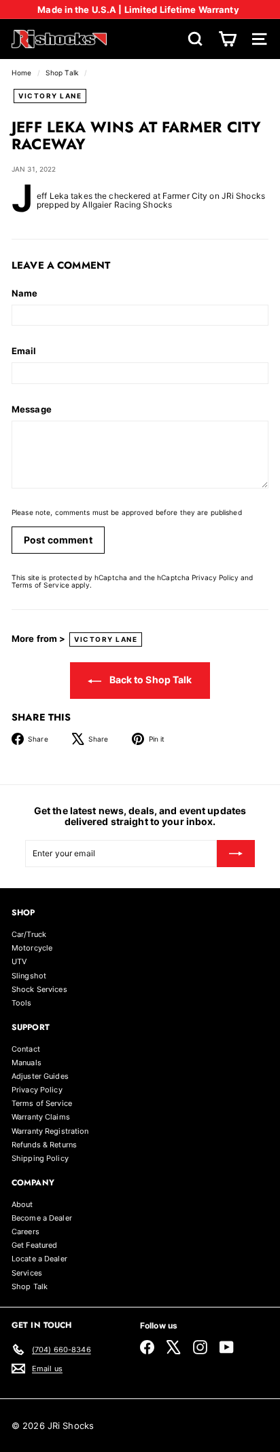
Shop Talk (62, 73)
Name (24, 293)
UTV (19, 961)
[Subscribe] (236, 853)
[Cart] (227, 39)
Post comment (58, 540)
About (22, 1204)
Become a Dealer (42, 1218)
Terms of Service (40, 585)
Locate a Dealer (39, 1258)
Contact (26, 1049)
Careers (25, 1231)
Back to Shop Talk (149, 679)
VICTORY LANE (50, 96)
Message (32, 409)
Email (24, 351)
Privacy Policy (215, 577)
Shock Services (39, 989)
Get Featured (34, 1245)
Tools (22, 1003)
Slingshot (29, 975)
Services (27, 1273)
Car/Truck (29, 934)
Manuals (26, 1062)
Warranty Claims (41, 1117)
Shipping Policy (40, 1158)
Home (23, 73)
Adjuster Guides (40, 1076)
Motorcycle (32, 948)
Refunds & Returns (44, 1144)
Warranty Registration (50, 1131)
